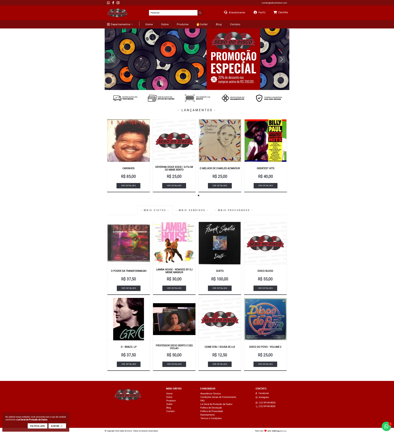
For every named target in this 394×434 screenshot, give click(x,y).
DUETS (220, 270)
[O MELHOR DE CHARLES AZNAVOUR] (220, 140)
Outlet (169, 404)
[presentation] (200, 12)
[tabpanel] (197, 59)
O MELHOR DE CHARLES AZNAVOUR (220, 168)
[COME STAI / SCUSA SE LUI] (220, 319)
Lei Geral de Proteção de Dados (216, 404)
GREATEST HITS (265, 168)
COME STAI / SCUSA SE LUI (220, 346)
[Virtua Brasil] (279, 431)
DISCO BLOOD (265, 270)
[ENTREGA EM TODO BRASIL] (125, 98)
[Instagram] (118, 2)
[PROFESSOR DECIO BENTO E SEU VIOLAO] (174, 319)
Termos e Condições (211, 418)
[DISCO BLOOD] (265, 243)
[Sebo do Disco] (117, 13)
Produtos (171, 400)
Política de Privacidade (211, 411)
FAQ (202, 400)
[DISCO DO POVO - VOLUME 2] (265, 319)
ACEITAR (55, 426)
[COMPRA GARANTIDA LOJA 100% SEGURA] (269, 98)
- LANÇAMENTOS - (197, 110)
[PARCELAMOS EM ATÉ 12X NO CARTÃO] (161, 98)
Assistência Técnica (210, 393)
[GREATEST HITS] (265, 140)
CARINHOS (129, 168)
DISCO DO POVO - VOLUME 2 (265, 346)
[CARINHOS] (128, 140)
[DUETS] (220, 243)
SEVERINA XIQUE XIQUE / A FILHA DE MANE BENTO (174, 168)
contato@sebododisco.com (274, 3)
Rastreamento (207, 414)
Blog (168, 407)
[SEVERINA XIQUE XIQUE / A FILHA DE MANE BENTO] (174, 140)
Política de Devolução (211, 407)
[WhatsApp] (108, 2)
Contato (170, 411)
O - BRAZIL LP (129, 346)
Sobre (169, 397)
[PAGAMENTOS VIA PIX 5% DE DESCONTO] (233, 98)
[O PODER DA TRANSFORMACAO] (128, 243)
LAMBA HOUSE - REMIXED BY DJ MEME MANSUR (174, 271)
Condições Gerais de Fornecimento (218, 397)
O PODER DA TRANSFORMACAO (129, 270)
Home (169, 393)
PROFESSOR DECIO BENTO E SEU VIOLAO (174, 347)
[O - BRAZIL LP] (128, 319)
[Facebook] (113, 2)
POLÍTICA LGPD (37, 426)
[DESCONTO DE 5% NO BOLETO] (197, 98)
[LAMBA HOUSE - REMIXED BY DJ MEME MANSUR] (174, 243)
